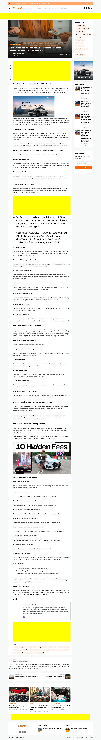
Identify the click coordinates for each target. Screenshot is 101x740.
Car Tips (12, 44)
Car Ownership (17, 650)
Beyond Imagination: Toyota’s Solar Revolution (18, 706)
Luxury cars (16, 653)
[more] (10, 79)
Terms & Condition (78, 737)
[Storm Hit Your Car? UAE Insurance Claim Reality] (40, 730)
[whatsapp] (10, 77)
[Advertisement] (41, 16)
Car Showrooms (34, 650)
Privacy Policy (89, 737)
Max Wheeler (54, 709)
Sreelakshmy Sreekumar (18, 53)
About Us (19, 729)
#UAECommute (24, 239)
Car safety (25, 650)
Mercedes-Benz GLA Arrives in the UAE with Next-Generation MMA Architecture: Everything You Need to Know (86, 119)
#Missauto (51, 232)
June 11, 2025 (52, 242)
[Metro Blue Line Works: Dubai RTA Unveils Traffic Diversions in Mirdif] (40, 694)
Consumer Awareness (45, 650)
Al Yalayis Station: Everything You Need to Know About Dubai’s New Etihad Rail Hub (33, 3)
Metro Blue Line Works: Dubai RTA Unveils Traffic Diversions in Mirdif (39, 707)
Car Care (60, 647)
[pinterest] (10, 68)
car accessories (55, 703)
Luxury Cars (12, 703)
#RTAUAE (62, 232)
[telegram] (10, 71)
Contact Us (25, 729)
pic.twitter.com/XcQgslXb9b (47, 239)
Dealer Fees (55, 650)
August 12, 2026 (88, 3)
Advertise (68, 737)
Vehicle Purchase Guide (27, 653)
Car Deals (66, 647)
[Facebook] (84, 8)
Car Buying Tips (52, 647)
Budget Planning (42, 647)
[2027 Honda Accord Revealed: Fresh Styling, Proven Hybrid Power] (77, 103)
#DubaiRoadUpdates (50, 236)
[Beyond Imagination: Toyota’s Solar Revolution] (19, 694)
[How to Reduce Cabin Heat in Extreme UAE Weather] (67, 730)
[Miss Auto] (16, 8)
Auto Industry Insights (19, 647)
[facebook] (10, 62)
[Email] (24, 617)
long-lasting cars (64, 650)
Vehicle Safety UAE (39, 653)
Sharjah (18, 44)
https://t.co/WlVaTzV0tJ (34, 232)
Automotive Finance (31, 647)
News (31, 703)
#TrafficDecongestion (27, 236)
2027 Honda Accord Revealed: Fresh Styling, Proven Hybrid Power (86, 105)
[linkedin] (10, 74)
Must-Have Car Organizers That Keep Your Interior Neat (60, 706)
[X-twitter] (86, 8)
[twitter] (10, 65)
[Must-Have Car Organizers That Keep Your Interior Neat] (61, 694)
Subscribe (83, 167)
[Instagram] (89, 8)
